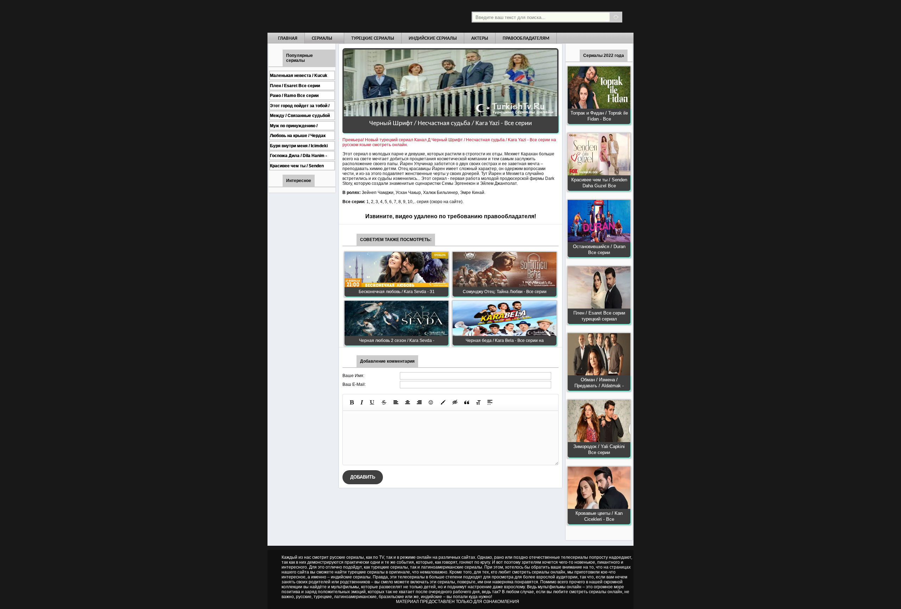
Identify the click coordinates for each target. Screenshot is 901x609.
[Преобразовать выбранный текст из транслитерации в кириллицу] (478, 402)
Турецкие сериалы (372, 38)
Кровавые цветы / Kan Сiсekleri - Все (599, 516)
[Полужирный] (351, 402)
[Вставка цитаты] (467, 402)
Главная (287, 38)
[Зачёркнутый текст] (384, 402)
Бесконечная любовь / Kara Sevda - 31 (397, 291)
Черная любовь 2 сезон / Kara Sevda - (396, 340)
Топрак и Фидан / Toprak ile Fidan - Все (599, 116)
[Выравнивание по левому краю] (396, 402)
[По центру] (408, 402)
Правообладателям (526, 38)
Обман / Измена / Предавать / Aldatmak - (599, 382)
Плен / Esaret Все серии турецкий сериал (599, 316)
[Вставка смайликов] (431, 402)
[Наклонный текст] (362, 402)
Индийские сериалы (433, 38)
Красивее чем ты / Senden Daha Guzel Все (599, 182)
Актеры (479, 38)
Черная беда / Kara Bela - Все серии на (505, 340)
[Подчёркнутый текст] (372, 402)
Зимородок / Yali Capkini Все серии (599, 449)
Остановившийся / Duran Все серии (599, 249)
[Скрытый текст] (455, 402)
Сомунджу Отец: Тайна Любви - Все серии (505, 291)
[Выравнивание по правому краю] (419, 402)
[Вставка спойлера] (490, 402)
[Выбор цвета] (443, 402)
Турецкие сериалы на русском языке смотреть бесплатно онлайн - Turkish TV (332, 16)
